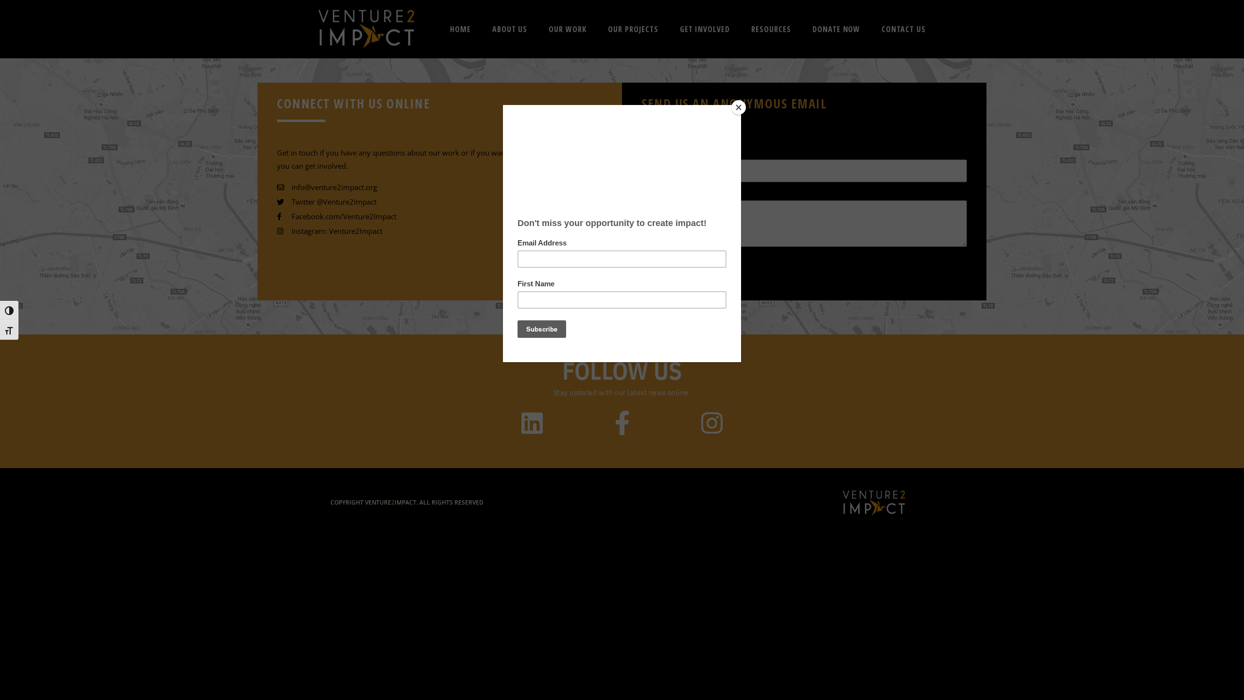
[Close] (738, 107)
